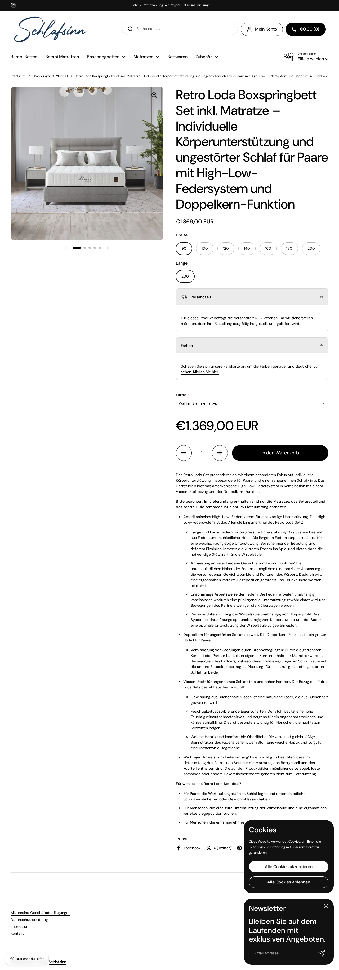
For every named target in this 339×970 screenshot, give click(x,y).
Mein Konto (266, 29)
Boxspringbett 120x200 (50, 76)
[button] (306, 57)
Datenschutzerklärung (29, 919)
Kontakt (17, 933)
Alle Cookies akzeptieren (289, 866)
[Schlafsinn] (50, 29)
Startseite (18, 76)
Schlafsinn (57, 961)
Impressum (20, 926)
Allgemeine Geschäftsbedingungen (40, 912)
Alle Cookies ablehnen (288, 882)
